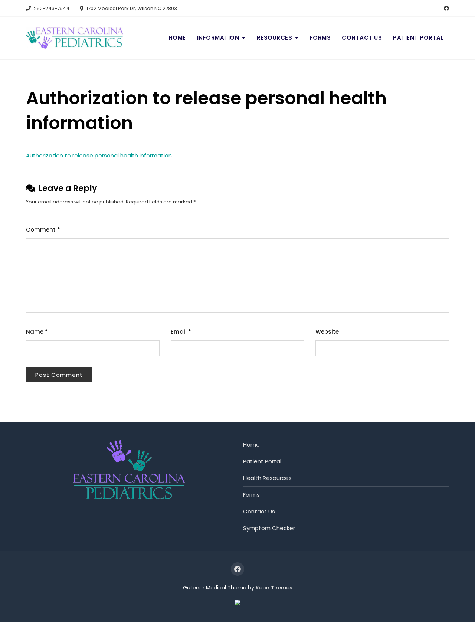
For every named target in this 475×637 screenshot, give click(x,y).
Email (181, 332)
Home (177, 38)
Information (218, 38)
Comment (43, 229)
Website (327, 332)
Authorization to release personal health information (99, 155)
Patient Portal (418, 38)
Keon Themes (274, 587)
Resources (274, 38)
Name (37, 332)
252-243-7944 (51, 8)
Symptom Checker (269, 528)
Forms (320, 38)
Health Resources (267, 478)
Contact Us (362, 38)
